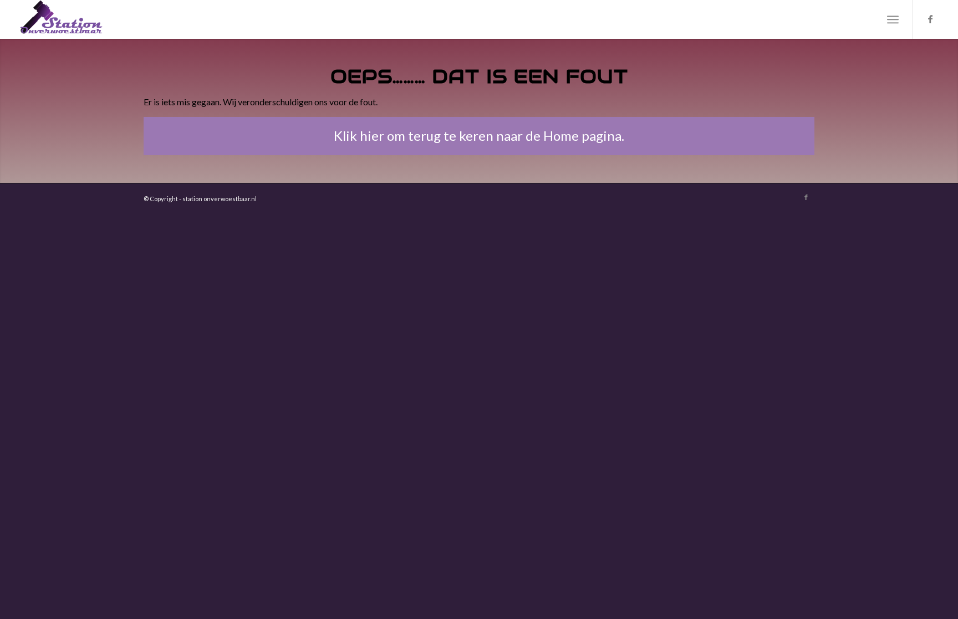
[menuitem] (893, 19)
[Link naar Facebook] (930, 19)
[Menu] (893, 19)
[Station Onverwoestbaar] (61, 19)
